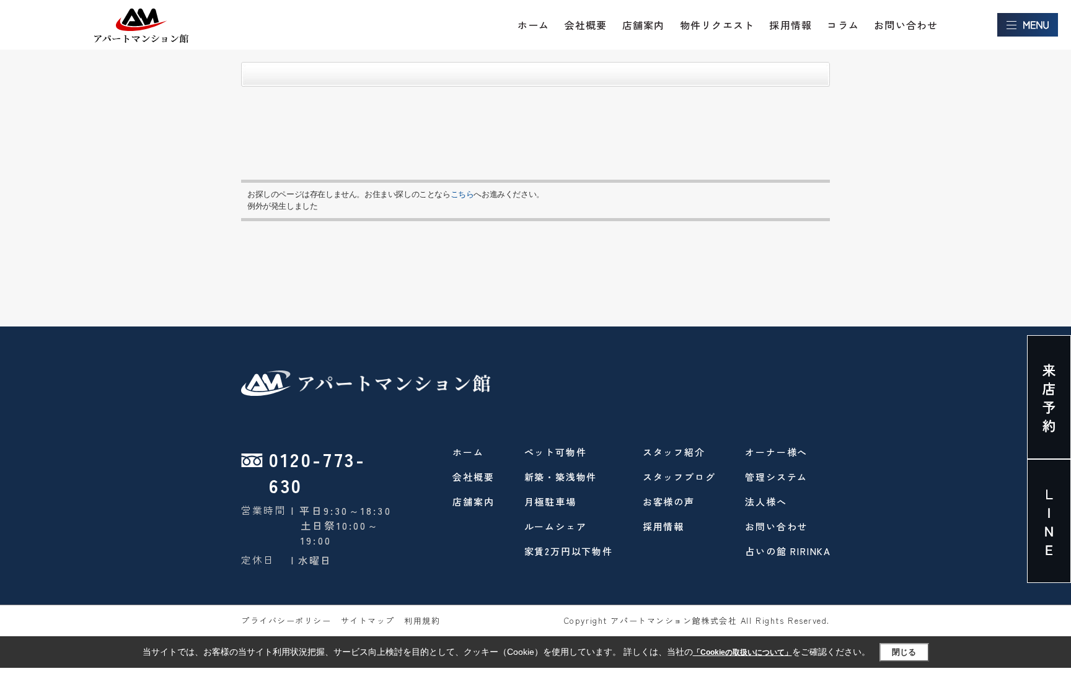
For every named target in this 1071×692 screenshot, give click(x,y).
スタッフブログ (679, 476)
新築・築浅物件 (560, 476)
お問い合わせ (906, 24)
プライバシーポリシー (286, 620)
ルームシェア (555, 526)
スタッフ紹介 (674, 451)
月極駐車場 (550, 501)
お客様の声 (669, 501)
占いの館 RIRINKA (788, 551)
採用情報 (790, 24)
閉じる (904, 652)
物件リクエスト (717, 24)
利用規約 (422, 620)
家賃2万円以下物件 (568, 551)
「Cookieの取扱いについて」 (742, 652)
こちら (462, 194)
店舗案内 (643, 24)
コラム (843, 24)
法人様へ (766, 501)
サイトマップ (368, 620)
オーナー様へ (776, 451)
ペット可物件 (555, 451)
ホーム (534, 24)
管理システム (776, 476)
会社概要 (586, 24)
